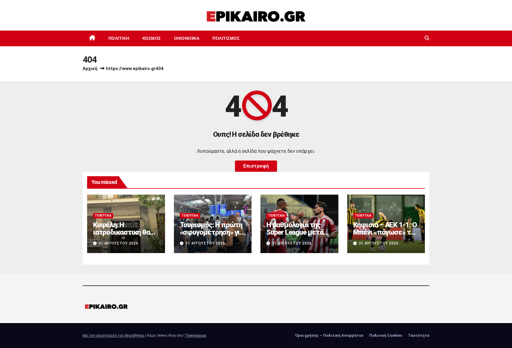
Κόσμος (152, 38)
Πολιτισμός (225, 38)
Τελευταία (103, 215)
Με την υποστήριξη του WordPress (114, 335)
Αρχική (90, 68)
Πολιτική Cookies (385, 335)
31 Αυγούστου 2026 (118, 243)
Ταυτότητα (418, 335)
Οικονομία (187, 38)
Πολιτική (118, 38)
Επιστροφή (256, 166)
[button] (427, 38)
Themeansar (195, 335)
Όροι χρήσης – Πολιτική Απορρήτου (329, 335)
